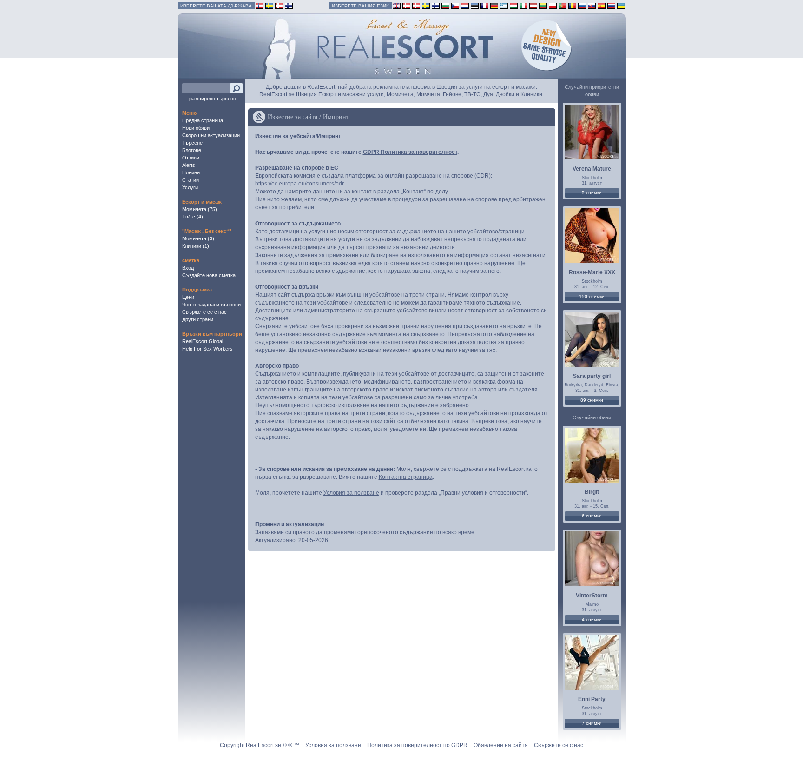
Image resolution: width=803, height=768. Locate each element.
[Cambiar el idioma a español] (602, 5)
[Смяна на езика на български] (445, 5)
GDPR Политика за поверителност (410, 152)
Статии (190, 180)
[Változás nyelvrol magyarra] (514, 5)
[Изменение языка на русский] (582, 5)
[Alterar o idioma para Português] (562, 5)
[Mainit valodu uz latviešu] (533, 5)
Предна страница (202, 120)
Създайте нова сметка (209, 275)
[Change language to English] (397, 5)
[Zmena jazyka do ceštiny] (455, 5)
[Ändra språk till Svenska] (426, 5)
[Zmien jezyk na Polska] (553, 5)
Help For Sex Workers (207, 348)
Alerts (188, 165)
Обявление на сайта (501, 745)
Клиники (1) (195, 246)
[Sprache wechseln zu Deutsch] (494, 5)
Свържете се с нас (204, 312)
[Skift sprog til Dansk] (406, 5)
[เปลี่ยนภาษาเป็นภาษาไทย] (611, 5)
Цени (188, 297)
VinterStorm (592, 595)
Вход (188, 268)
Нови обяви (196, 128)
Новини (191, 172)
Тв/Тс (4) (192, 216)
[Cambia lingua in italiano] (523, 5)
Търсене (192, 143)
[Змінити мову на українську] (621, 5)
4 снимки (592, 619)
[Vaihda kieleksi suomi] (436, 5)
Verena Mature (592, 169)
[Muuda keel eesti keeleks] (475, 5)
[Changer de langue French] (484, 5)
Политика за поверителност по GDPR (417, 745)
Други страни (197, 319)
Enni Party (592, 699)
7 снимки (592, 723)
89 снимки (591, 400)
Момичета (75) (199, 209)
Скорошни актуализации (211, 135)
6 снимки (592, 515)
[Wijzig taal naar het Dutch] (465, 5)
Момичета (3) (198, 238)
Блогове (191, 150)
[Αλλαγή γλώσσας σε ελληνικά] (504, 5)
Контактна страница (406, 477)
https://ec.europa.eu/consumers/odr (299, 183)
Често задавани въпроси (211, 304)
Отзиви (190, 157)
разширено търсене (212, 98)
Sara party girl (592, 376)
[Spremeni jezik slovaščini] (592, 5)
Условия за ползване (351, 493)
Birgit (592, 492)
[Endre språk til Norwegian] (416, 5)
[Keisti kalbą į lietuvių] (543, 5)
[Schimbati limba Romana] (572, 5)
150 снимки (592, 296)
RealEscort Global (202, 341)
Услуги (190, 187)
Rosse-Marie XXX (592, 272)
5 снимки (592, 192)
